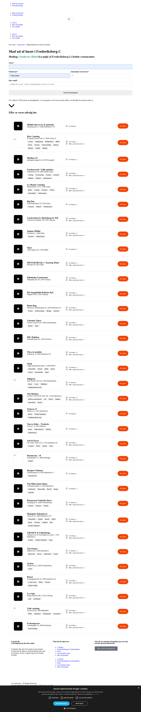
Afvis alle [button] (79, 703)
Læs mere (96, 694)
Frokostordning (17, 5)
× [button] (138, 688)
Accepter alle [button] (61, 703)
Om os (14, 23)
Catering (60, 647)
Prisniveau (13, 72)
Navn (11, 63)
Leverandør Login (63, 653)
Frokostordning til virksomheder (68, 649)
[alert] (70, 699)
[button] (70, 9)
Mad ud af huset (17, 4)
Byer (59, 651)
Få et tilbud (16, 27)
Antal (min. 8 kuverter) (79, 72)
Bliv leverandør (17, 25)
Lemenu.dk (21, 45)
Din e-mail (13, 80)
